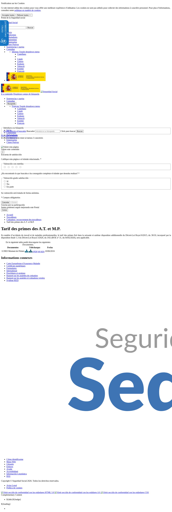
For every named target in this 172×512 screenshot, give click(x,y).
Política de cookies (14, 488)
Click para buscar (68, 131)
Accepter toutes (8, 15)
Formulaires (11, 268)
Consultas (10, 49)
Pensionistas (11, 39)
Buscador (31, 131)
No (8, 184)
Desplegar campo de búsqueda (26, 94)
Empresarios (11, 42)
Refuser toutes (23, 15)
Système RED (12, 280)
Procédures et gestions (15, 273)
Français (26, 106)
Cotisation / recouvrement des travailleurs (23, 219)
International (11, 271)
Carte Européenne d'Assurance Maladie (23, 263)
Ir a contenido (7, 94)
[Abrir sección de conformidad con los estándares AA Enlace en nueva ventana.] (78, 492)
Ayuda (9, 469)
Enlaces (9, 466)
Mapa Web (11, 462)
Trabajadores (11, 37)
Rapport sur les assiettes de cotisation (22, 275)
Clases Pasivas (12, 44)
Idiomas (26, 52)
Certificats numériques (15, 266)
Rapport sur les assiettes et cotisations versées (25, 278)
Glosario (10, 464)
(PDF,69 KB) (38, 251)
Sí (7, 181)
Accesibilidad (12, 471)
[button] (86, 148)
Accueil (9, 215)
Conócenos (11, 35)
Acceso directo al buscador (14, 131)
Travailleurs (11, 217)
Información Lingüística (16, 474)
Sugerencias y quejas (15, 47)
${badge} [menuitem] (13, 499)
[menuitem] (88, 508)
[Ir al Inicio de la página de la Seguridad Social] (9, 22)
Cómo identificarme (14, 459)
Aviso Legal (11, 485)
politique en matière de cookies (27, 10)
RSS (8, 476)
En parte (10, 187)
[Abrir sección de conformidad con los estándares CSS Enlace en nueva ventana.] (125, 492)
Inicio (9, 32)
